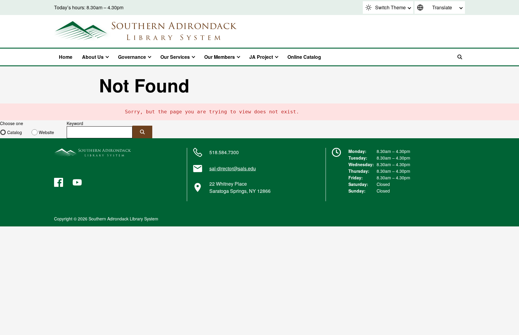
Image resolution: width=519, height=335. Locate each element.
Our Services (175, 56)
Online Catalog (304, 56)
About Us (93, 56)
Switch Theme (390, 7)
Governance (132, 56)
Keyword (75, 123)
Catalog (14, 132)
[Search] (460, 57)
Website (46, 132)
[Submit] (142, 132)
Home (65, 56)
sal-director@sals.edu (232, 168)
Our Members (219, 56)
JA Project (261, 56)
